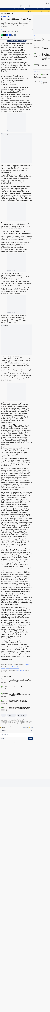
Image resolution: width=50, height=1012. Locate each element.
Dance (3, 715)
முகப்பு (5, 8)
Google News (16, 668)
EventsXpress (46, 0)
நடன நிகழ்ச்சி (22, 715)
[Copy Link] (15, 35)
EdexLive (41, 0)
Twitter (18, 666)
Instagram (23, 666)
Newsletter (18, 662)
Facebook (14, 666)
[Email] (12, 35)
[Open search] (3, 3)
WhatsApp (26, 664)
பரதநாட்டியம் (11, 715)
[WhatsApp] (2, 35)
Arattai (11, 668)
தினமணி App (20, 670)
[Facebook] (7, 35)
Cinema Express (29, 0)
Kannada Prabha (13, 0)
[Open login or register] (49, 3)
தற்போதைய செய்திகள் (13, 8)
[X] (4, 35)
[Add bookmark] (32, 16)
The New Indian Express (5, 0)
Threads (7, 668)
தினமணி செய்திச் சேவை (7, 38)
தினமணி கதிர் (5, 16)
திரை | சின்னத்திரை (25, 8)
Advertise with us (11, 130)
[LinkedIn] (10, 35)
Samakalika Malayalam (21, 0)
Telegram (3, 668)
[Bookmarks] (47, 3)
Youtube (27, 666)
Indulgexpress (36, 0)
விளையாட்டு (35, 8)
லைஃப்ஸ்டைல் (44, 8)
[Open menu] (1, 3)
